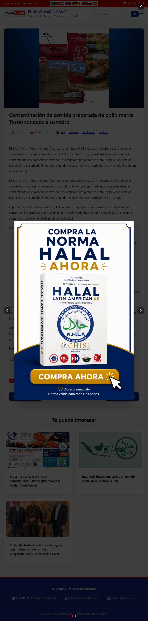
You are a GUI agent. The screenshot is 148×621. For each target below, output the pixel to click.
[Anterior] (7, 310)
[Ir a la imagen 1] (72, 616)
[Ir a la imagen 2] (75, 616)
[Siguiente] (140, 310)
